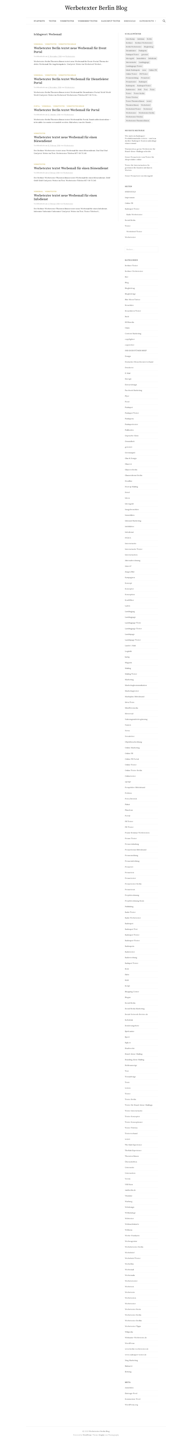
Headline (128, 481)
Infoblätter (129, 526)
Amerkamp (130, 39)
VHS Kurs (129, 1184)
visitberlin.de (130, 1190)
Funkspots (143, 51)
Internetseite (131, 62)
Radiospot (143, 82)
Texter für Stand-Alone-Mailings (138, 1105)
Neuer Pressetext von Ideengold (139, 176)
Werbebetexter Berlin (134, 1247)
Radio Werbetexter (134, 214)
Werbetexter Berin (133, 1309)
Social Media (130, 220)
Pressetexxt (130, 889)
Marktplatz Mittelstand (134, 696)
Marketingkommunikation (136, 685)
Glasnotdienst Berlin (133, 475)
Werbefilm (129, 1264)
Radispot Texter (131, 963)
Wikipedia (129, 1332)
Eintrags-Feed (131, 1393)
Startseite (39, 21)
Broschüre (129, 305)
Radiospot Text (131, 929)
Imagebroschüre (132, 509)
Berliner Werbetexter (143, 43)
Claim (127, 328)
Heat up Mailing (131, 487)
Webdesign (129, 1207)
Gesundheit (130, 441)
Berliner (129, 43)
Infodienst (152, 58)
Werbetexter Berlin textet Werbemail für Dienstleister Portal (71, 81)
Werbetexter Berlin (67, 44)
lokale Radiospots (133, 70)
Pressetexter (131, 82)
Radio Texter (130, 912)
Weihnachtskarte (132, 1224)
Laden (127, 606)
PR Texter (129, 821)
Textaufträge (130, 1076)
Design (128, 356)
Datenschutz (147, 21)
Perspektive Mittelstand (135, 787)
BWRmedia (129, 322)
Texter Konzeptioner (134, 1122)
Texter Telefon (132, 97)
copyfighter (130, 339)
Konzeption (130, 594)
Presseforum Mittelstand (135, 850)
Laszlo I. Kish (130, 645)
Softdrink (129, 1020)
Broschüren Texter (133, 311)
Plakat (127, 804)
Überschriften (131, 1162)
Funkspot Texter (132, 54)
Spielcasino (129, 1031)
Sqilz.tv (128, 1042)
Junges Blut (129, 572)
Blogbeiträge (130, 294)
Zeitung (128, 1372)
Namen (128, 725)
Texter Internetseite (133, 1111)
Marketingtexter (132, 691)
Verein (127, 1179)
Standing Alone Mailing (134, 1059)
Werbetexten (130, 1298)
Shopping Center (132, 991)
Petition (128, 793)
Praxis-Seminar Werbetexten (137, 833)
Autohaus (140, 39)
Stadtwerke (130, 1048)
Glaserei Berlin (131, 470)
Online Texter (131, 74)
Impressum (130, 197)
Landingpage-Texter (134, 66)
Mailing (128, 668)
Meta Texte (129, 702)
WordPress (129, 1343)
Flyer (127, 396)
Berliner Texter (131, 265)
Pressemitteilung (132, 861)
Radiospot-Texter (132, 940)
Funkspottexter (131, 424)
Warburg (128, 1201)
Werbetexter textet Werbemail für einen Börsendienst (71, 168)
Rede (127, 969)
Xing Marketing (131, 1360)
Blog (127, 282)
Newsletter (130, 736)
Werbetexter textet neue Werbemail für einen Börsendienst (65, 139)
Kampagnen (130, 577)
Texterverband (131, 1133)
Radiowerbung (131, 957)
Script (127, 986)
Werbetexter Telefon (134, 117)
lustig (127, 657)
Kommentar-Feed (132, 1399)
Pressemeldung (132, 78)
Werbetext (147, 109)
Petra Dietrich (131, 799)
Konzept (128, 583)
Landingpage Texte (133, 623)
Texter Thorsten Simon (135, 101)
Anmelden (129, 1388)
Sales (127, 974)
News (127, 730)
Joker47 (128, 566)
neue (144, 70)
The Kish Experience (133, 1145)
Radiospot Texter (110, 21)
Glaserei (128, 464)
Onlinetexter (130, 776)
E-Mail (127, 373)
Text (145, 89)
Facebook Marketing (133, 390)
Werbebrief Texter (87, 21)
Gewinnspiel (130, 453)
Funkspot (129, 407)
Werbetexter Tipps (133, 1326)
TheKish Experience (133, 1150)
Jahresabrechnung (132, 560)
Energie (128, 379)
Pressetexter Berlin (133, 884)
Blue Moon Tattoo (132, 299)
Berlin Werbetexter (133, 47)
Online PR (153, 70)
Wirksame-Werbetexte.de (136, 1337)
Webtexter (129, 1218)
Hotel (127, 492)
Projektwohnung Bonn (134, 901)
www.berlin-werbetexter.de (136, 1349)
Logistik (128, 651)
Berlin (149, 39)
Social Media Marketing (135, 1008)
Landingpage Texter (133, 628)
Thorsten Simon (132, 105)
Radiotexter (130, 89)
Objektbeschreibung (133, 742)
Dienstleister (131, 51)
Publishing (129, 906)
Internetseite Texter (133, 549)
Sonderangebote (132, 1025)
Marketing (129, 679)
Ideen (127, 498)
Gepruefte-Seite (132, 436)
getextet (144, 54)
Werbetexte (130, 1292)
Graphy (101, 1435)
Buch (127, 316)
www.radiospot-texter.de (135, 1355)
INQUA (128, 538)
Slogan (128, 997)
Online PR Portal (132, 759)
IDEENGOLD (130, 21)
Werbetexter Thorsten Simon (137, 121)
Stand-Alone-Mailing (133, 1054)
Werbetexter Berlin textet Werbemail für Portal (66, 110)
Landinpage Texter (133, 640)
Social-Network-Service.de (136, 1014)
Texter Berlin (139, 93)
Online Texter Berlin (133, 770)
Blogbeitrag (148, 47)
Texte (152, 89)
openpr (128, 782)
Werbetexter (67, 21)
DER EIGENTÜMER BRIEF (136, 350)
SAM (139, 89)
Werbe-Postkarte (132, 1235)
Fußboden (129, 430)
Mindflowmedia (131, 708)
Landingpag (130, 611)
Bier (126, 277)
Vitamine (128, 1196)
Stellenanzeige (131, 1065)
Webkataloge (130, 1213)
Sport (127, 1037)
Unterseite (129, 1167)
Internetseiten (131, 555)
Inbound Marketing (133, 521)
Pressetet (129, 867)
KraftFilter (129, 600)
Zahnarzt (128, 1366)
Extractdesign (131, 385)
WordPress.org (131, 1405)
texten (127, 1088)
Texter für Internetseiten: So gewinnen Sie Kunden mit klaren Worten (138, 167)
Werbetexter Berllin (133, 1320)
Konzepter (129, 589)
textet (149, 101)
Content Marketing (133, 333)
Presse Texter (131, 838)
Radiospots (130, 86)
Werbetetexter (131, 1281)
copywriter (129, 345)
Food (127, 402)
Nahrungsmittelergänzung (136, 719)
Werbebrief (145, 105)
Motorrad (129, 713)
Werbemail (38, 44)
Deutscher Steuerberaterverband (139, 362)
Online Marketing (132, 748)
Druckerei (129, 367)
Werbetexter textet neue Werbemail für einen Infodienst (65, 197)
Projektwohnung (132, 895)
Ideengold (130, 58)
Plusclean (129, 810)
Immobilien (141, 58)
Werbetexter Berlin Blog (96, 8)
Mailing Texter (131, 674)
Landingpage (144, 62)
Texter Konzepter (132, 1116)
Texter (52, 21)
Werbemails (130, 1275)
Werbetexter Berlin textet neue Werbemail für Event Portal (70, 50)
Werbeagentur (131, 1241)
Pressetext (145, 78)
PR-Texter (144, 74)
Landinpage (130, 634)
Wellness (128, 1230)
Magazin (128, 662)
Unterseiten (130, 1173)
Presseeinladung (132, 844)
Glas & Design (131, 458)
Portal (37, 106)
